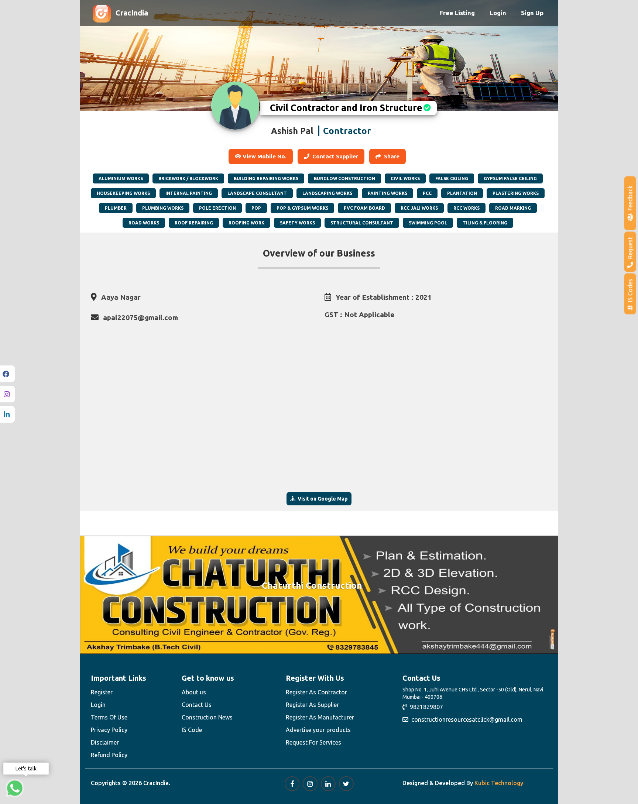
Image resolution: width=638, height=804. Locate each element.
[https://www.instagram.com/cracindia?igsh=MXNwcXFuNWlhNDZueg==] (310, 783)
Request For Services (313, 742)
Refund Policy (109, 755)
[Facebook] (7, 373)
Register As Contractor (316, 692)
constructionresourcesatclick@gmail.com (465, 719)
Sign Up (532, 12)
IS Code (192, 729)
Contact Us (197, 704)
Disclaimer (105, 742)
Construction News (207, 717)
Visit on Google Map (321, 499)
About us (194, 692)
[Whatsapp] (15, 788)
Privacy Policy (109, 729)
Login (498, 12)
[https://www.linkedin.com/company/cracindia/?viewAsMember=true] (328, 783)
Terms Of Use (109, 717)
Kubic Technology (498, 783)
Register (102, 692)
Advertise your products (318, 729)
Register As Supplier (312, 704)
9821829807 (425, 707)
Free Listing (457, 12)
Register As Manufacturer (320, 717)
